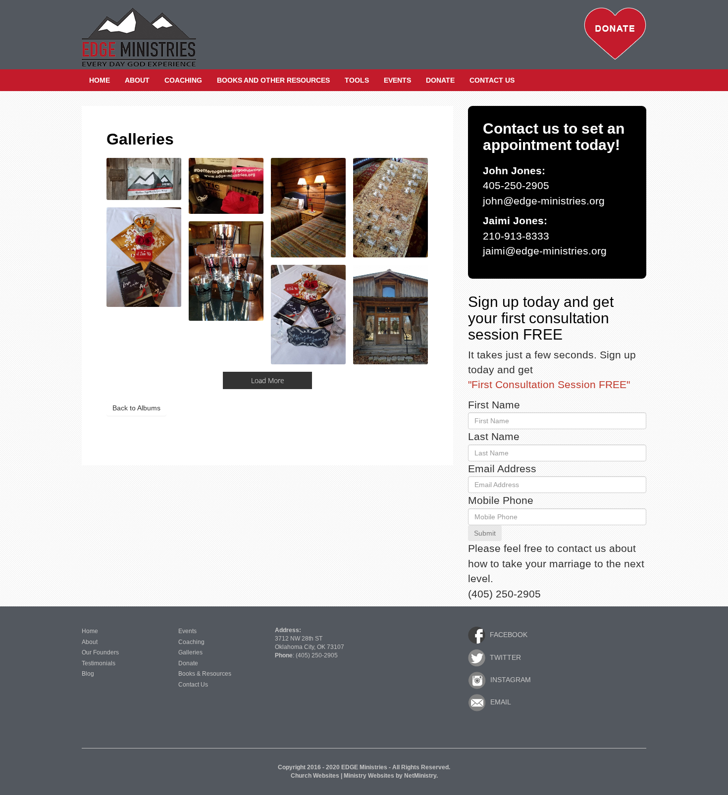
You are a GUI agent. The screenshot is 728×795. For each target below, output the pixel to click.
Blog (88, 673)
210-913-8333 (516, 236)
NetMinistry (420, 775)
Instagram (509, 680)
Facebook (507, 635)
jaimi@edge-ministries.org (545, 251)
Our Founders (100, 652)
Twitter (504, 657)
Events (397, 80)
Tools (357, 80)
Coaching (183, 80)
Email (499, 702)
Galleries (190, 652)
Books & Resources (204, 673)
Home (99, 80)
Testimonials (98, 663)
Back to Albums (136, 408)
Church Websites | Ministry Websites (343, 775)
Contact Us (492, 80)
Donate (440, 80)
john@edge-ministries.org (544, 201)
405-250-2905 (516, 186)
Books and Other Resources (273, 80)
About (137, 80)
